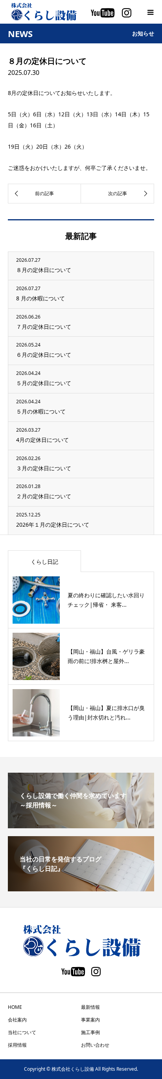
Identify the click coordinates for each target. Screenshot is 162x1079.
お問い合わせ (95, 1045)
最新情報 (90, 1007)
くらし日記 (44, 561)
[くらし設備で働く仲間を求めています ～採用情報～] (81, 825)
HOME (15, 1007)
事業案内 (90, 1019)
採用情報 (17, 1045)
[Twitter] (73, 973)
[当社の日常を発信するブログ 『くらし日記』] (81, 888)
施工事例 (90, 1032)
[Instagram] (126, 14)
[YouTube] (102, 14)
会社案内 (17, 1019)
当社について (22, 1032)
